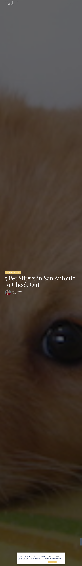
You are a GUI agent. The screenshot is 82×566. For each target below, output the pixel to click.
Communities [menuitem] (60, 3)
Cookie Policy (51, 556)
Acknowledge (52, 562)
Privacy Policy (56, 556)
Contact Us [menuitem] (72, 3)
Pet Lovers (9, 272)
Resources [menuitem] (66, 3)
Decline (60, 562)
